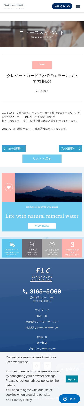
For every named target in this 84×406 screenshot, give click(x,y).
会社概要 (42, 343)
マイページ (42, 310)
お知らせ (42, 337)
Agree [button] (72, 379)
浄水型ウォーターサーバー (42, 327)
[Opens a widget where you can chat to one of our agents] (69, 399)
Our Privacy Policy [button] (19, 400)
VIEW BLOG (42, 225)
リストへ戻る (42, 159)
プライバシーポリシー (42, 348)
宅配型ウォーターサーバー (42, 322)
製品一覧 (42, 316)
